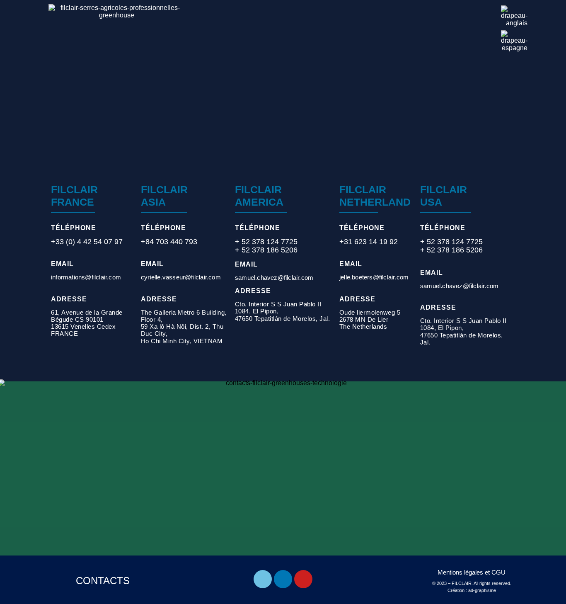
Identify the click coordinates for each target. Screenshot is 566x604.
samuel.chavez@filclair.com (274, 277)
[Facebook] (263, 579)
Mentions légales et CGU (472, 572)
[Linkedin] (283, 579)
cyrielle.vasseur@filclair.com (181, 277)
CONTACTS (103, 580)
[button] (481, 16)
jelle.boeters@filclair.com (374, 277)
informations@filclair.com (86, 277)
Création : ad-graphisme (471, 590)
